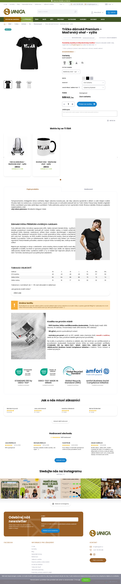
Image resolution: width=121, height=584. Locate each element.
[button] (60, 179)
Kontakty (12, 4)
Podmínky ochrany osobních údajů (42, 572)
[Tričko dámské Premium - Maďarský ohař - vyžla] (70, 63)
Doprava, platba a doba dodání (40, 562)
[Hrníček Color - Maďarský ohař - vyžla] (82, 63)
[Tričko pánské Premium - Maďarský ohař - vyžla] (64, 63)
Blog (18, 4)
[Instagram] (94, 554)
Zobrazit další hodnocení (60, 421)
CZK (109, 4)
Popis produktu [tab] (33, 189)
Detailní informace (68, 51)
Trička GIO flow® (36, 567)
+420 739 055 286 (98, 550)
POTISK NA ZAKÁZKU (37, 564)
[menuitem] (13, 19)
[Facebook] (91, 554)
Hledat (75, 11)
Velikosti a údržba (49, 4)
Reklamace (38, 4)
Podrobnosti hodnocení (88, 37)
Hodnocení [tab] (88, 189)
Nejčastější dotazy (27, 4)
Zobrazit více (60, 460)
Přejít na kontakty (98, 560)
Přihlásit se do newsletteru (50, 530)
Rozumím (86, 580)
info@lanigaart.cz (76, 45)
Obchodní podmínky (37, 570)
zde (79, 580)
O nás (5, 4)
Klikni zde (17, 293)
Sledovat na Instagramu (62, 504)
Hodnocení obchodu (60, 433)
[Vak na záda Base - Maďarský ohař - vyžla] (76, 63)
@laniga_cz (60, 474)
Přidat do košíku (85, 104)
